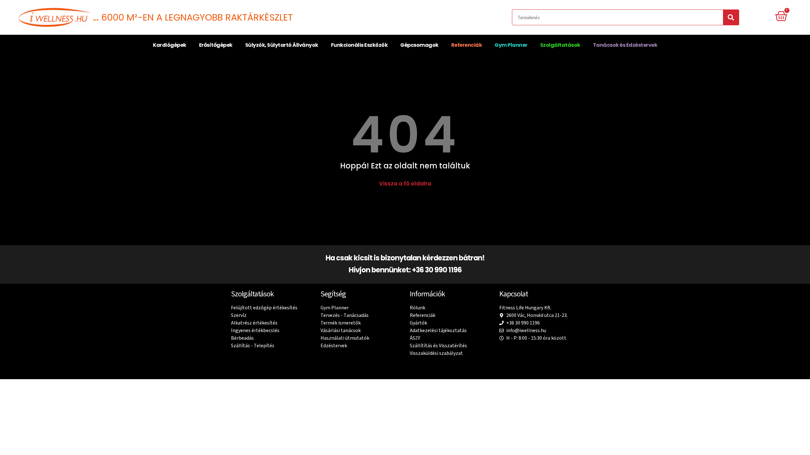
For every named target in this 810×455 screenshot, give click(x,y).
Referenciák (466, 45)
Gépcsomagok (419, 45)
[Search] (731, 17)
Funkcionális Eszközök (359, 45)
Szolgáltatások (560, 45)
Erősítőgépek (216, 45)
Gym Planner (511, 45)
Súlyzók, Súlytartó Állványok (281, 45)
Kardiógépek (169, 45)
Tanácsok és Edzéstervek (625, 45)
